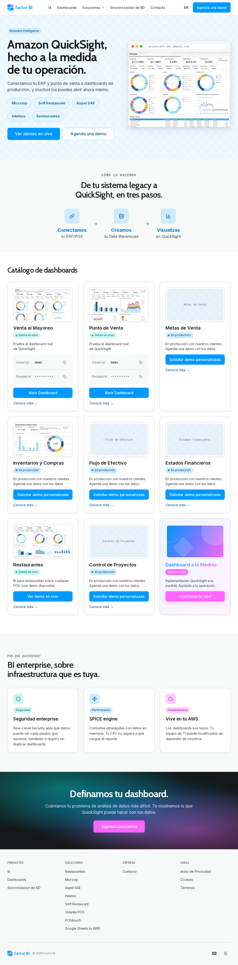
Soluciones (91, 8)
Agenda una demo (212, 8)
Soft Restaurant (51, 103)
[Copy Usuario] (65, 362)
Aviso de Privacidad (195, 871)
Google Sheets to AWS (82, 928)
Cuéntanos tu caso (195, 596)
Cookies (186, 880)
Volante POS (74, 912)
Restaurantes (48, 116)
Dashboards (67, 8)
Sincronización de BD (127, 8)
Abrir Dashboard (43, 392)
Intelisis (18, 116)
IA (49, 8)
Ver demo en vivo (42, 596)
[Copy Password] (65, 376)
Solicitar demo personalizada (195, 359)
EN (186, 8)
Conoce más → (25, 403)
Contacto (157, 8)
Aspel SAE (85, 103)
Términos (187, 888)
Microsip (19, 103)
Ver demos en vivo (33, 133)
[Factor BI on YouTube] (214, 953)
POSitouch (73, 920)
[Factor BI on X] (225, 953)
